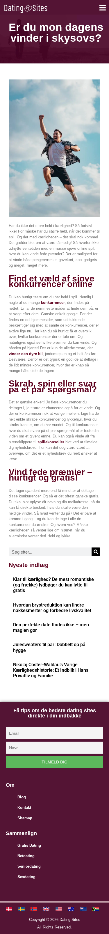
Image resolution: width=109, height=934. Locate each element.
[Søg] (96, 551)
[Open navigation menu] (102, 7)
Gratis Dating (29, 845)
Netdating (26, 856)
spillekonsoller (50, 442)
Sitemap (24, 818)
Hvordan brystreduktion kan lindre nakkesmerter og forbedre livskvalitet (52, 607)
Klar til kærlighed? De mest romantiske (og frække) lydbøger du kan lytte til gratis (53, 585)
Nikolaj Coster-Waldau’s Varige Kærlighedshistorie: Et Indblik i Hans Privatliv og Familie (50, 670)
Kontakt (24, 807)
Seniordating (29, 866)
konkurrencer (53, 302)
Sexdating (26, 877)
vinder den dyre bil (26, 354)
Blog (21, 797)
